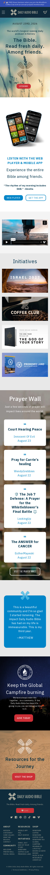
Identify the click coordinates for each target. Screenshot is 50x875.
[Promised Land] (25, 365)
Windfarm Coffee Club (23, 850)
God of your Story (23, 846)
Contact (7, 842)
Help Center (23, 835)
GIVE (26, 810)
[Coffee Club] (25, 281)
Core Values (8, 835)
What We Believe (7, 838)
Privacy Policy (34, 870)
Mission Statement (8, 831)
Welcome (7, 849)
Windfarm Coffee (37, 831)
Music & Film (38, 855)
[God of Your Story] (25, 337)
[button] (3, 12)
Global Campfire (36, 843)
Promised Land (24, 854)
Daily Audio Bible (23, 867)
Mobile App (23, 830)
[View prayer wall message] (25, 432)
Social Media (8, 854)
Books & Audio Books (39, 852)
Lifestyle (37, 848)
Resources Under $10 (37, 858)
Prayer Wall (8, 852)
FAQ (19, 833)
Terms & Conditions (20, 870)
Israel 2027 (22, 843)
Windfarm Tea (38, 839)
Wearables (37, 846)
